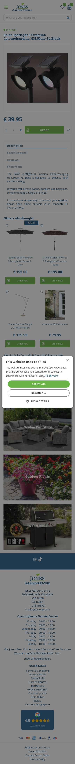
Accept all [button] (39, 384)
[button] (37, 401)
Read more (52, 375)
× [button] (67, 360)
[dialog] (37, 382)
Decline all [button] (38, 393)
